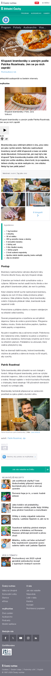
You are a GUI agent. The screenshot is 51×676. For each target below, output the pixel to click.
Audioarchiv (36, 13)
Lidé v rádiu (31, 598)
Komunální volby (9, 594)
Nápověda (30, 594)
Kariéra (29, 601)
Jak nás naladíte (33, 590)
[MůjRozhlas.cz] (4, 84)
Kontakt (29, 605)
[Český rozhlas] (8, 3)
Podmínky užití (29, 670)
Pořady (17, 27)
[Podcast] (2, 139)
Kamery (47, 13)
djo (24, 438)
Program (25, 13)
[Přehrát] (4, 130)
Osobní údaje (16, 670)
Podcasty (6, 620)
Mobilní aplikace (9, 624)
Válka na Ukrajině (9, 590)
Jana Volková (35, 432)
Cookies (5, 670)
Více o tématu (9, 555)
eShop (5, 601)
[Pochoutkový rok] (25, 43)
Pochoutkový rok (8, 72)
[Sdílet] (6, 139)
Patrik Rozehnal (14, 438)
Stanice (5, 598)
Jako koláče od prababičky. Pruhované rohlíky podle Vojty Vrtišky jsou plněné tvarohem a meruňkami (30, 507)
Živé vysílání (7, 613)
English (40, 670)
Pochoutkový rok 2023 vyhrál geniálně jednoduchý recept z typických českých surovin (26, 561)
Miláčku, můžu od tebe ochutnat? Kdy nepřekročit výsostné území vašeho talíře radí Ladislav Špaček (29, 543)
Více (42, 27)
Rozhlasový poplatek (35, 608)
